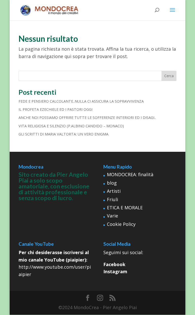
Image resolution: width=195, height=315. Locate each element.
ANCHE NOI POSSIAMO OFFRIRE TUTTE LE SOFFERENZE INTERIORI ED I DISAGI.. (87, 117)
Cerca (169, 75)
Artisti (114, 191)
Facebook (114, 264)
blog (112, 183)
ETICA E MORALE (125, 207)
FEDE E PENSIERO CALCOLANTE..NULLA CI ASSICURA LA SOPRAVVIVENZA (81, 101)
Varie (112, 216)
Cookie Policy (121, 224)
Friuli (112, 199)
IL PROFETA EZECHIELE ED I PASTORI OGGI (55, 109)
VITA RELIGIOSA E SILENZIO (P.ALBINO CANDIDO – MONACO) (71, 126)
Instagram (115, 271)
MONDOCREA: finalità (130, 174)
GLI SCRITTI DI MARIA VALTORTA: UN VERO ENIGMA (63, 134)
